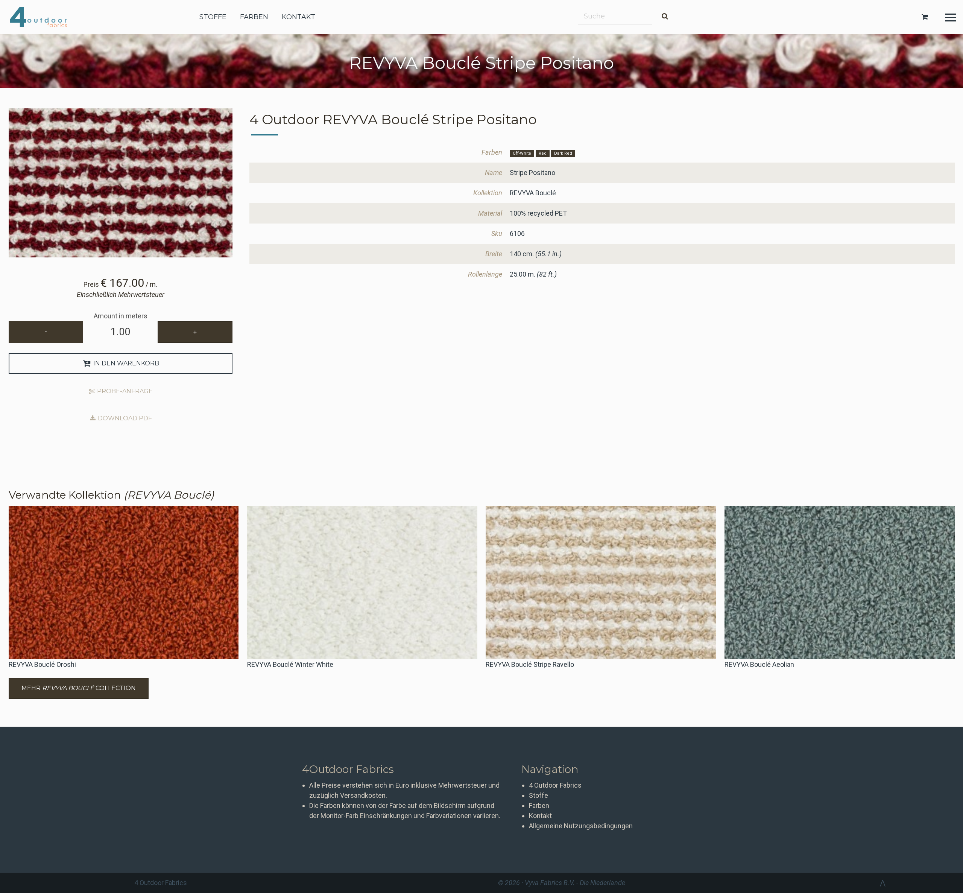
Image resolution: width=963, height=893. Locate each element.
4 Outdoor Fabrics (44, 17)
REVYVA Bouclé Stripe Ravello (530, 664)
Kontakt (540, 816)
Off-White (522, 153)
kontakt (298, 17)
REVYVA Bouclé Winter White (290, 664)
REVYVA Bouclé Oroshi (42, 664)
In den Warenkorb (125, 363)
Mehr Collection (78, 688)
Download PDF (124, 418)
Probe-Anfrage (124, 391)
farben (254, 17)
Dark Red (563, 153)
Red (543, 153)
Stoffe (538, 795)
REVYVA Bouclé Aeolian (759, 664)
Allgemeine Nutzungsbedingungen (581, 826)
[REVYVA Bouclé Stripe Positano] (120, 182)
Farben (539, 805)
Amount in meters (120, 316)
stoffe (212, 17)
